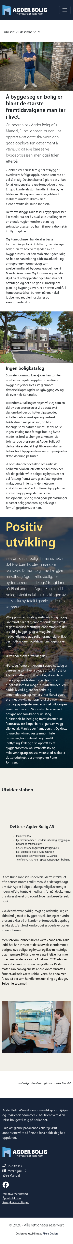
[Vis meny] (65, 10)
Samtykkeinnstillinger (15, 1202)
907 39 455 (15, 1166)
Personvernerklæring (15, 1194)
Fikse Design (50, 1233)
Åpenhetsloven (11, 1198)
